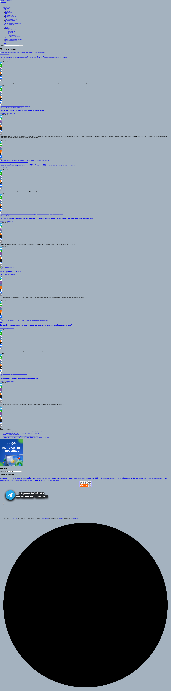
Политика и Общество (14, 36)
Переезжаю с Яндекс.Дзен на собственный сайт (19, 378)
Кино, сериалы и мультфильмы (13, 39)
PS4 (6, 13)
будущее (39, 478)
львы (119, 478)
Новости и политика (5, 162)
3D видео (10, 32)
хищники (45, 480)
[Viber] (85, 68)
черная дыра (56, 480)
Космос (7, 17)
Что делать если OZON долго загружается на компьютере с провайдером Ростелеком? (26, 437)
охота (144, 478)
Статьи (7, 54)
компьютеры (90, 478)
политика (154, 478)
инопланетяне (64, 478)
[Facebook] (85, 77)
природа (163, 478)
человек (52, 480)
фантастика (38, 480)
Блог (6, 27)
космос (98, 478)
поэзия (157, 478)
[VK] (85, 70)
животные (56, 478)
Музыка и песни (7, 7)
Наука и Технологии (8, 15)
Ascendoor (60, 518)
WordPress (75, 518)
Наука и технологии (10, 16)
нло (137, 478)
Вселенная (8, 478)
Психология (8, 21)
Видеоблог (8, 28)
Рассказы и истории (10, 42)
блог (35, 478)
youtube (1, 478)
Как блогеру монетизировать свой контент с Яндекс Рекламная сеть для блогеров (33, 57)
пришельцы (3, 480)
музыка (128, 478)
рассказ (15, 480)
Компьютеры (8, 9)
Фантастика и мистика (11, 19)
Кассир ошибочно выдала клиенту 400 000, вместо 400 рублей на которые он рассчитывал (37, 165)
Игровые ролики (12, 35)
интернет (79, 478)
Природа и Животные (8, 24)
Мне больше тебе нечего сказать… (12, 434)
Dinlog (1, 60)
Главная (5, 5)
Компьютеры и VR (7, 8)
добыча (49, 478)
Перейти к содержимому (6, 0)
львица (116, 478)
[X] (85, 75)
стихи (27, 480)
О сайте (5, 43)
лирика (110, 478)
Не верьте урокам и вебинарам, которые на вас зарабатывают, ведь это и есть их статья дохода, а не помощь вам (46, 218)
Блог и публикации (8, 26)
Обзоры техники (12, 34)
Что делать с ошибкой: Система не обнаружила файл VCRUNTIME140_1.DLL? (23, 432)
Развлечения (8, 12)
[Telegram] (85, 63)
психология (10, 480)
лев (107, 478)
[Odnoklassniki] (85, 73)
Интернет (7, 11)
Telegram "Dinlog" (44, 518)
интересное (72, 478)
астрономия (16, 478)
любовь (124, 478)
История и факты (10, 20)
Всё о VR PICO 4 (12, 31)
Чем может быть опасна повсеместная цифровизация (22, 110)
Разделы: (2, 471)
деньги (46, 478)
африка (31, 478)
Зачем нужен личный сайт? (11, 272)
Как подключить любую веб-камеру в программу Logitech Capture (20, 436)
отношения (140, 478)
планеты (149, 478)
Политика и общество (11, 38)
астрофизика (24, 478)
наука (132, 478)
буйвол (43, 478)
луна (113, 478)
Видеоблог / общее (13, 30)
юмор (60, 480)
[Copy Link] (85, 80)
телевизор (31, 480)
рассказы (19, 480)
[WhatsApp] (85, 65)
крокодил (104, 478)
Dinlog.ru (15, 518)
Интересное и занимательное (13, 23)
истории (83, 478)
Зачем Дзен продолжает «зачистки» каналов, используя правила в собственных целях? (36, 325)
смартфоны (24, 480)
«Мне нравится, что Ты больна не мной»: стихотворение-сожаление (21, 433)
